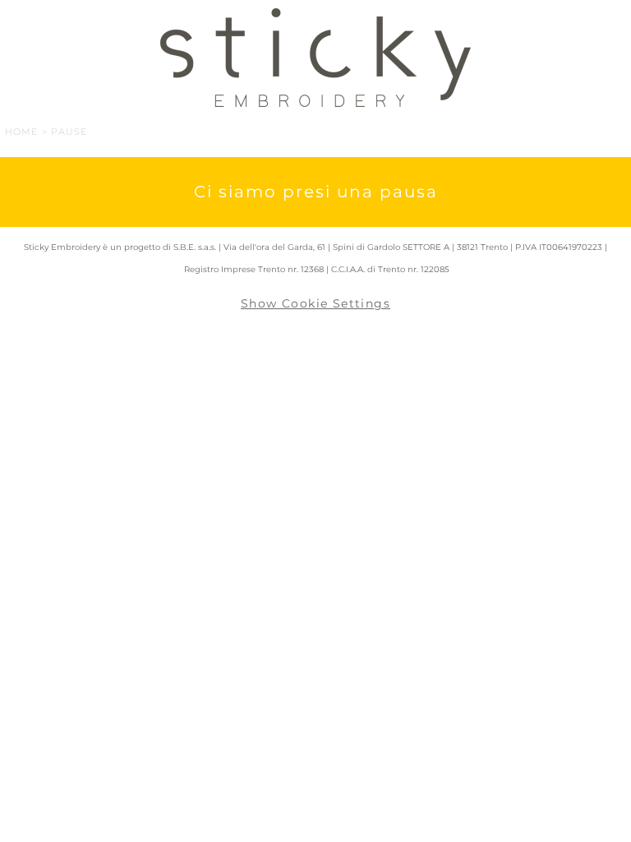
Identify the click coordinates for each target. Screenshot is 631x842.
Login (525, 19)
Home (21, 131)
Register (596, 19)
